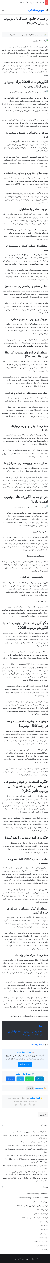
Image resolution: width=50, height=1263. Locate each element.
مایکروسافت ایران (42, 1245)
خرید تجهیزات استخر (41, 1214)
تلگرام (39, 1079)
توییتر (20, 1079)
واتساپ (29, 1079)
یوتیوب (42, 1114)
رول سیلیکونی (43, 1221)
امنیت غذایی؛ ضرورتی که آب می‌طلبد (31, 2)
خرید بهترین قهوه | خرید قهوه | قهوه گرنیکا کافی (32, 1206)
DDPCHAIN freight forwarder (37, 1194)
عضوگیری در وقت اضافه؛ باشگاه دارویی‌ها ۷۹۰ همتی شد (26, 1155)
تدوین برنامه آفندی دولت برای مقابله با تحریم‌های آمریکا (27, 1145)
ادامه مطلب (24, 1064)
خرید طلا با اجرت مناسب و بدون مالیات (35, 1217)
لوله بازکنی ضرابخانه (41, 1241)
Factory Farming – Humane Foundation (33, 1198)
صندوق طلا (44, 1225)
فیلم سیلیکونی (43, 1233)
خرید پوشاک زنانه (42, 1210)
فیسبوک (10, 1079)
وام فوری (45, 1249)
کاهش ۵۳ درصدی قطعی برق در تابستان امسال (30, 1132)
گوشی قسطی (43, 1237)
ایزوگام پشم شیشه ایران (39, 1202)
